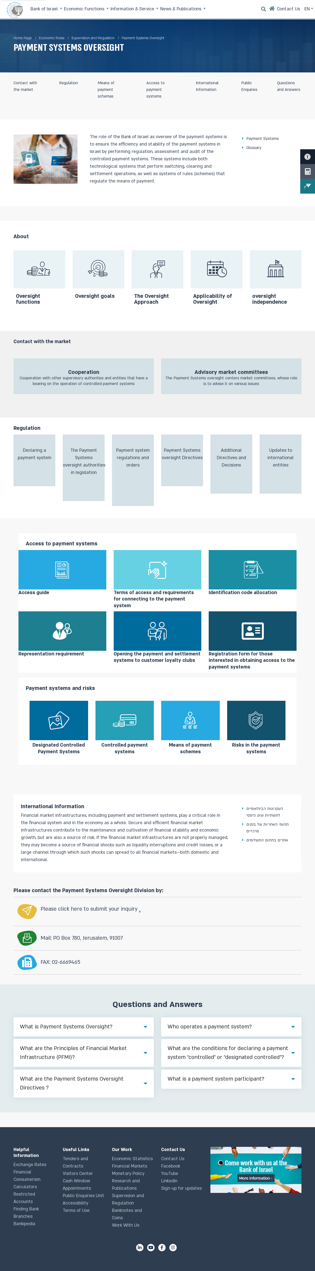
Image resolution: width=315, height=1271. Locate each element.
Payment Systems (262, 138)
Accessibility (75, 1203)
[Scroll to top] (301, 1257)
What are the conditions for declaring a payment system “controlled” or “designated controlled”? (228, 1053)
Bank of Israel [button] (45, 9)
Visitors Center (78, 1173)
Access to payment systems (155, 89)
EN (307, 9)
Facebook (170, 1166)
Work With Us (125, 1225)
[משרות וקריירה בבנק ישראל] (255, 1170)
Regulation (68, 83)
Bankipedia (24, 1224)
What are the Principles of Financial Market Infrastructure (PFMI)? (73, 1053)
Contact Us (172, 1159)
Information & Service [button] (133, 9)
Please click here (61, 909)
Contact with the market (25, 86)
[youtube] (151, 1247)
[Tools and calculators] (307, 171)
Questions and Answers (288, 86)
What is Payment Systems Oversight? (66, 1026)
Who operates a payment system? (210, 1026)
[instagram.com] (173, 1247)
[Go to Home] (272, 9)
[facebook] (162, 1247)
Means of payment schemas (106, 89)
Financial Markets (129, 1166)
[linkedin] (139, 1247)
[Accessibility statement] (307, 156)
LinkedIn (169, 1181)
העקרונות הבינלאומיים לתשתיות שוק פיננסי (264, 812)
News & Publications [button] (181, 9)
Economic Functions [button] (85, 9)
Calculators (25, 1187)
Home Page (23, 38)
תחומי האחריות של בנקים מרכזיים (267, 828)
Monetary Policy (128, 1173)
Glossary (253, 148)
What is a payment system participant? (216, 1079)
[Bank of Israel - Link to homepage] (15, 10)
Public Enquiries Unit (83, 1196)
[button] (84, 376)
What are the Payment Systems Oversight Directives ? (72, 1083)
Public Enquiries (249, 86)
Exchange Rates (30, 1165)
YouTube (169, 1173)
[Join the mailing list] (307, 186)
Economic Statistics (132, 1159)
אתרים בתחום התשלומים (267, 840)
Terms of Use (76, 1210)
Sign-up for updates (181, 1188)
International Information (207, 86)
